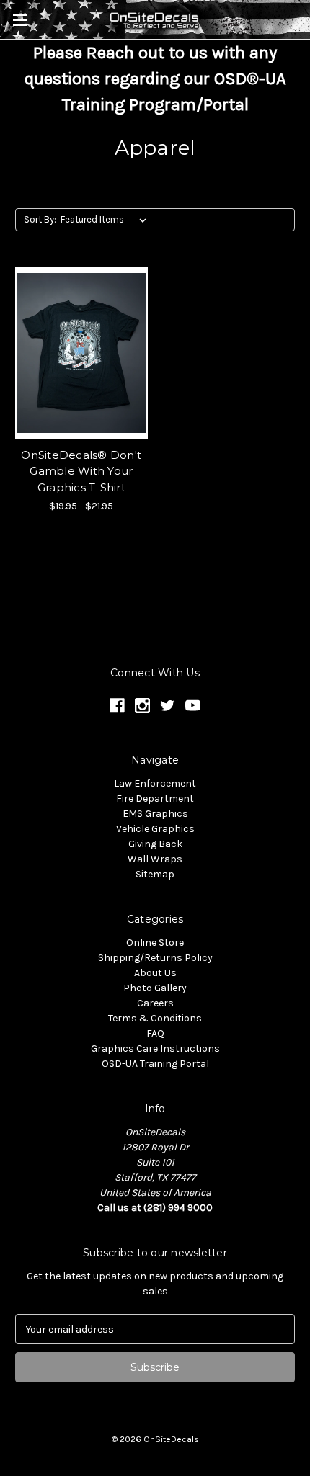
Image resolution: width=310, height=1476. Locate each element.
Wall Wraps (155, 859)
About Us (155, 973)
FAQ (155, 1033)
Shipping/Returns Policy (155, 958)
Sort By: (40, 219)
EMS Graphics (155, 814)
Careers (155, 1003)
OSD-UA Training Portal (155, 1063)
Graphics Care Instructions (155, 1048)
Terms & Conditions (155, 1018)
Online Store (155, 942)
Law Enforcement (155, 783)
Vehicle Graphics (155, 829)
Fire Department (155, 798)
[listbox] (106, 220)
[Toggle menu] (20, 20)
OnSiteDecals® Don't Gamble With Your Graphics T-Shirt (81, 471)
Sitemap (155, 874)
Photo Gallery (155, 988)
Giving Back (155, 844)
